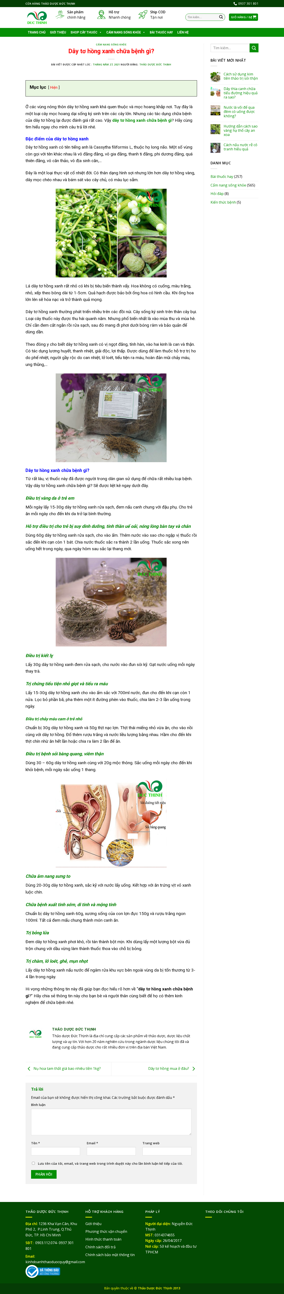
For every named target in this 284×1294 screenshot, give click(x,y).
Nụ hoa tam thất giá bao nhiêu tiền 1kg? (67, 1068)
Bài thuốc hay (161, 32)
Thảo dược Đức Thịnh (155, 64)
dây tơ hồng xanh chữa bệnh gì (142, 120)
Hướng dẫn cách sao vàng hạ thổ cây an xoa (241, 130)
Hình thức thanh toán (103, 1239)
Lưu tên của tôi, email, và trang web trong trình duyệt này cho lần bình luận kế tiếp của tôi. (110, 1163)
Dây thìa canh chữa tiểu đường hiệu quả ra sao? (241, 93)
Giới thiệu (58, 32)
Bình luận (38, 1105)
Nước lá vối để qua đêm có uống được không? (239, 111)
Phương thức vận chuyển (106, 1231)
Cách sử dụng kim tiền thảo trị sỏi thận (241, 76)
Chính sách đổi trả (100, 1247)
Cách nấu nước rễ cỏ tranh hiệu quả (240, 147)
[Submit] (221, 17)
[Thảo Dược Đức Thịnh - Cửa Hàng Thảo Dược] (37, 17)
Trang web (151, 1143)
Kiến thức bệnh (223, 202)
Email (92, 1143)
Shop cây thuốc (84, 32)
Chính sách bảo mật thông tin (110, 1254)
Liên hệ (183, 32)
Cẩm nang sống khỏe (123, 32)
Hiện (53, 87)
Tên (35, 1143)
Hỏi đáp (217, 193)
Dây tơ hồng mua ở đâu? (169, 1068)
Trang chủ (36, 32)
